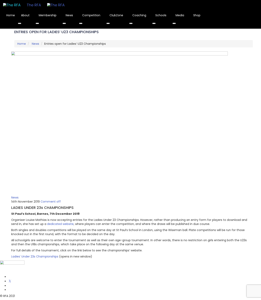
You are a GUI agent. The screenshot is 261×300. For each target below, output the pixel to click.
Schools (161, 15)
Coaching (139, 15)
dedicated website (60, 224)
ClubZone (116, 15)
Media (180, 15)
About (25, 15)
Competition (91, 15)
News (70, 15)
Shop (196, 15)
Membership (48, 15)
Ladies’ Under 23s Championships (34, 256)
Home (10, 15)
